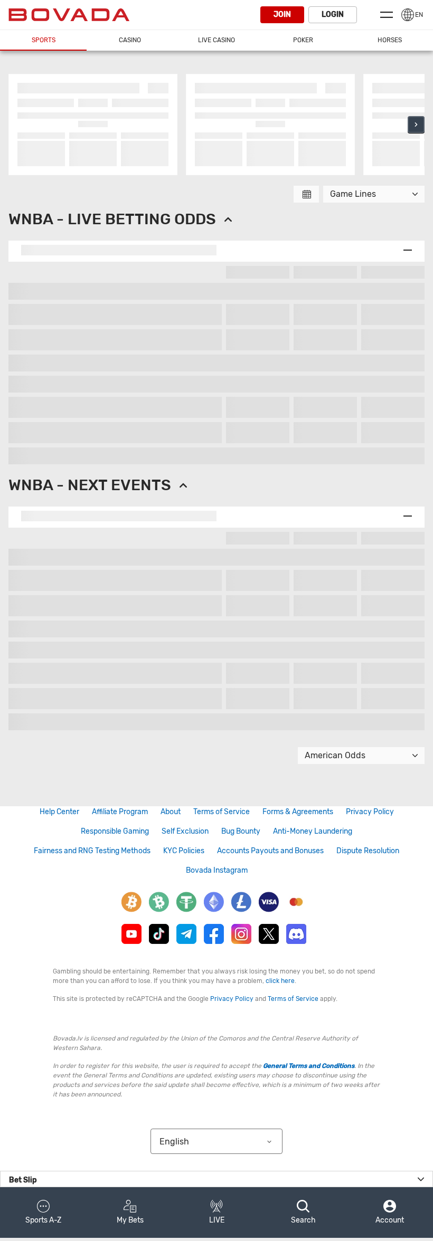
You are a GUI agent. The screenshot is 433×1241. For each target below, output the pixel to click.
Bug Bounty (240, 831)
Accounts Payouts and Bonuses (270, 850)
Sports (43, 40)
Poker (303, 40)
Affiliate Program (120, 811)
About (171, 811)
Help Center (59, 811)
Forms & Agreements (297, 811)
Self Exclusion (185, 831)
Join (282, 14)
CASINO (130, 40)
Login (333, 14)
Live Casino (216, 40)
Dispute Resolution (367, 850)
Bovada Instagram (217, 870)
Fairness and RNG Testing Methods (92, 850)
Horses (390, 40)
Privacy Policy (370, 811)
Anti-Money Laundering (312, 831)
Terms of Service (221, 811)
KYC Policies (183, 850)
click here (280, 981)
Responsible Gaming (115, 831)
